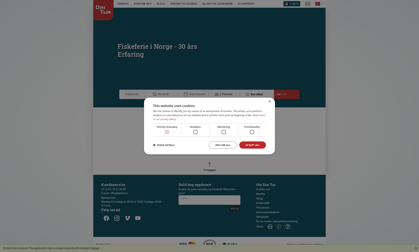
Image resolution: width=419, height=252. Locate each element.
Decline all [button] (223, 144)
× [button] (269, 101)
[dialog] (209, 126)
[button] (163, 145)
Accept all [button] (253, 144)
